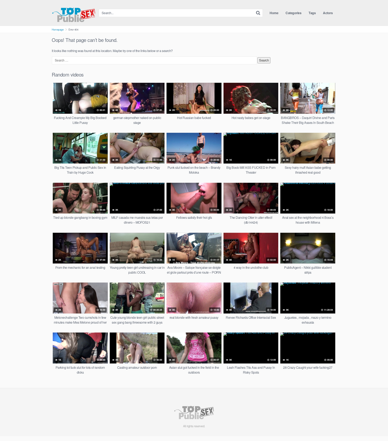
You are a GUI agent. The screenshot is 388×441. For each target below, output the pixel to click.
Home (274, 13)
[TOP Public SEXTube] (74, 12)
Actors (328, 13)
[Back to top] (377, 428)
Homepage (57, 29)
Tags (312, 13)
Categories (293, 13)
